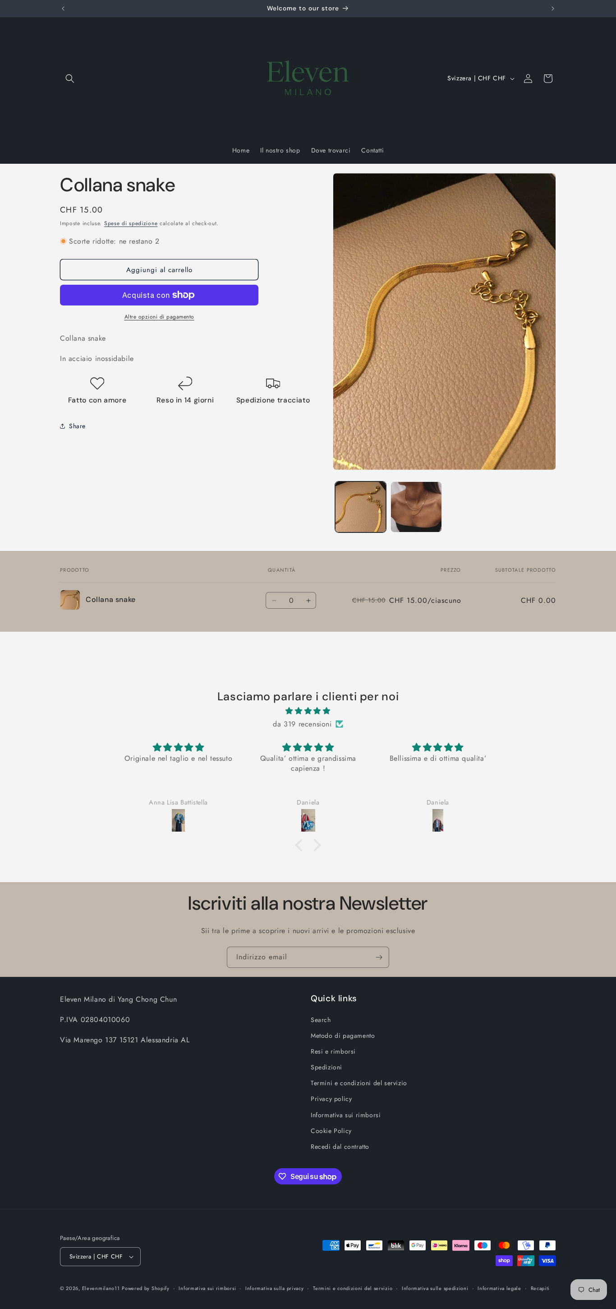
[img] (308, 711)
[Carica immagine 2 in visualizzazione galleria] (416, 506)
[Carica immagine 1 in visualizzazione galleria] (360, 506)
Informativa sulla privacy (274, 1287)
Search (321, 1019)
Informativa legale (499, 1287)
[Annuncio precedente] (63, 8)
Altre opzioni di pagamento (159, 317)
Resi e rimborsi (333, 1051)
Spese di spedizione (130, 223)
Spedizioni (326, 1067)
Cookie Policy (331, 1130)
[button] (70, 78)
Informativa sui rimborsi (346, 1114)
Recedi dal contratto (340, 1146)
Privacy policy (331, 1098)
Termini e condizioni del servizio (359, 1082)
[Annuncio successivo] (553, 8)
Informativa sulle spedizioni (435, 1287)
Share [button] (77, 425)
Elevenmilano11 (101, 1288)
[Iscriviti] (379, 957)
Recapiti (540, 1287)
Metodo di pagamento (343, 1035)
